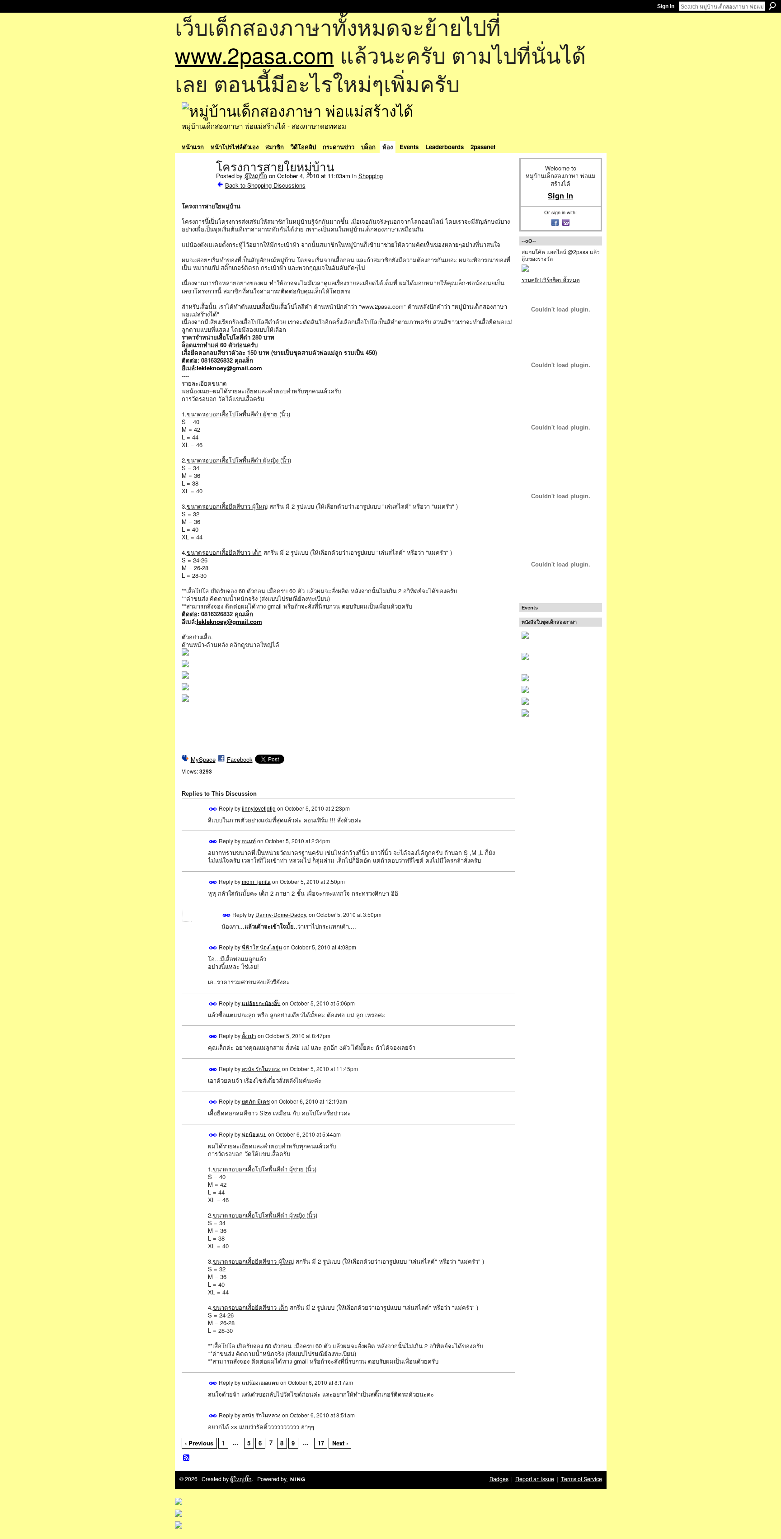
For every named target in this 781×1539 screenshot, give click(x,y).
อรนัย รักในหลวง (261, 1068)
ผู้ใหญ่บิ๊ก (256, 175)
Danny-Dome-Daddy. (281, 914)
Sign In (665, 6)
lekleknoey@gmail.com (229, 368)
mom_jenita (256, 881)
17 (321, 1443)
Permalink (213, 809)
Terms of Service (581, 1479)
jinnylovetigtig (259, 808)
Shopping (370, 175)
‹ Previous (199, 1443)
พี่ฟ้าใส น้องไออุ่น (262, 947)
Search (772, 6)
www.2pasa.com (254, 54)
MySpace (203, 759)
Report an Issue (534, 1479)
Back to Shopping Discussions (265, 185)
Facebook (240, 759)
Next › (340, 1443)
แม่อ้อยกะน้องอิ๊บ (261, 1002)
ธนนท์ (249, 841)
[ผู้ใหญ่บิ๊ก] (196, 186)
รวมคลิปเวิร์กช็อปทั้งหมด (551, 279)
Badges (498, 1479)
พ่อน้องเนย (254, 1134)
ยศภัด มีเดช (256, 1101)
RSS (187, 1458)
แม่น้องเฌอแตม (260, 1382)
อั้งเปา (249, 1035)
